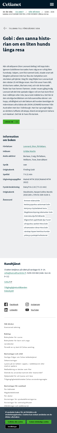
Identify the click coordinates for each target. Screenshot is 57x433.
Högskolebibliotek (11, 392)
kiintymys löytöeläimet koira (35, 208)
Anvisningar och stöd (13, 354)
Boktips (7, 334)
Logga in (9, 122)
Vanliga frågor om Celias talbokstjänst (20, 357)
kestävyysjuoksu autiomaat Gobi (37, 204)
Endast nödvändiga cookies (39, 422)
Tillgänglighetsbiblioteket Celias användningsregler (25, 379)
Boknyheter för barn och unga (17, 340)
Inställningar (12, 427)
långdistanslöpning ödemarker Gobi (38, 212)
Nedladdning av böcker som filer (18, 369)
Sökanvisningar (10, 360)
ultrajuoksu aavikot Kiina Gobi (36, 223)
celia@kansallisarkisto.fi (15, 273)
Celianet (19, 12)
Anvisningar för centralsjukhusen (18, 402)
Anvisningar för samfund (15, 386)
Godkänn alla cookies (15, 422)
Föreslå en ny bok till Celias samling (19, 347)
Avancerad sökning (12, 327)
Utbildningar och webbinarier (16, 406)
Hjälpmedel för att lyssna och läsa (18, 376)
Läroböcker (9, 344)
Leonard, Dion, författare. (34, 146)
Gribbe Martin (29, 151)
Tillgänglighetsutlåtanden (15, 287)
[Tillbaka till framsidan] (12, 5)
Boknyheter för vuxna (13, 337)
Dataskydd (9, 291)
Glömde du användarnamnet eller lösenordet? (23, 373)
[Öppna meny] (52, 4)
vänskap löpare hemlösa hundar (37, 231)
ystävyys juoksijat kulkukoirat (35, 235)
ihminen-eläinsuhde (32, 200)
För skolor (8, 396)
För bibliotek (9, 389)
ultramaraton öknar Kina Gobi (36, 227)
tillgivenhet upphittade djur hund (37, 220)
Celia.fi (7, 281)
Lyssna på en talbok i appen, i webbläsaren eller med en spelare (24, 365)
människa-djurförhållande (34, 216)
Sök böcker (34, 12)
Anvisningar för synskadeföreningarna (20, 399)
